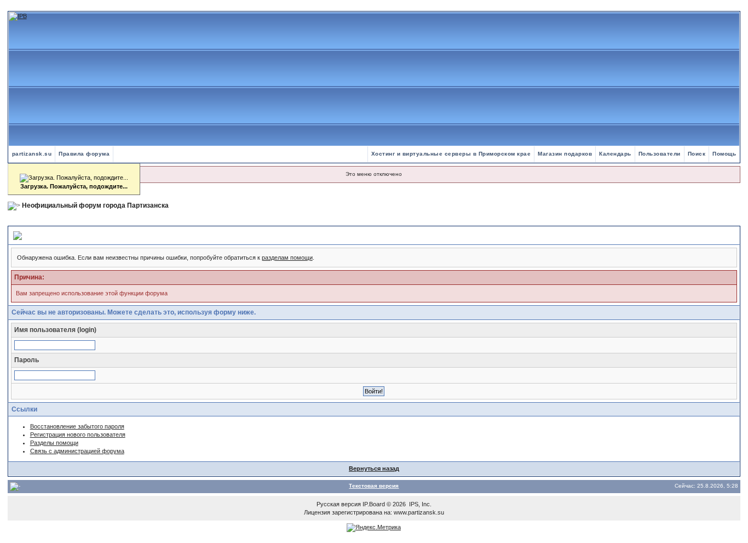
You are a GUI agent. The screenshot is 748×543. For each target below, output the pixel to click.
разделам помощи (287, 257)
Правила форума (84, 154)
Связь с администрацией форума (77, 451)
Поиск (697, 154)
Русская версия (339, 504)
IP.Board (374, 504)
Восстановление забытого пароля (77, 426)
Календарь (615, 154)
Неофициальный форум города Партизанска (95, 205)
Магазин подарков (565, 154)
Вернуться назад (374, 468)
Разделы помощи (54, 442)
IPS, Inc (419, 504)
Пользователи (659, 154)
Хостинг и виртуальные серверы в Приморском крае (451, 154)
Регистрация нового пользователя (77, 434)
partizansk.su (32, 154)
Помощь (724, 154)
